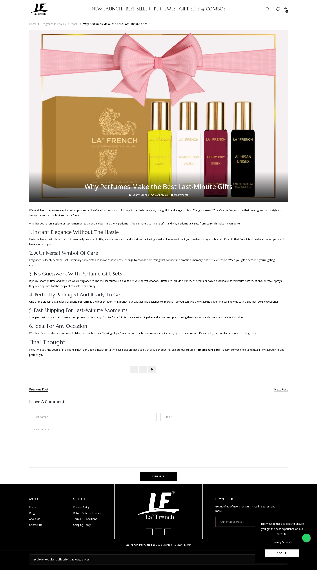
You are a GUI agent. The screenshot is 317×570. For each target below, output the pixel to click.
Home (33, 24)
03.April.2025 (161, 194)
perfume (84, 301)
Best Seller (138, 9)
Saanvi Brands (140, 194)
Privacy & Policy (282, 542)
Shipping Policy (82, 525)
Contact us (35, 525)
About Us (34, 519)
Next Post (281, 389)
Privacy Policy (81, 507)
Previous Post (38, 389)
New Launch (107, 9)
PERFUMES (165, 9)
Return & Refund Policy (87, 513)
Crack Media (184, 545)
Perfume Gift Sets (117, 281)
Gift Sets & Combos (202, 9)
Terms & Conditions (85, 519)
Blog (32, 513)
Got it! (282, 553)
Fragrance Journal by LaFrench (59, 24)
